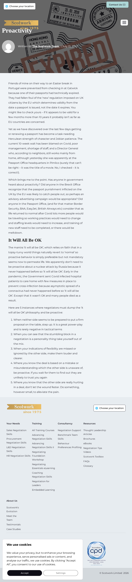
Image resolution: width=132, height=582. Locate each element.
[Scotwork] (24, 408)
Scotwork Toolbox (93, 456)
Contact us (115, 4)
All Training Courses (43, 430)
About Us (11, 500)
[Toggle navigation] (124, 23)
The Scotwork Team (46, 46)
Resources (89, 423)
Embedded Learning (43, 489)
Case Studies (13, 529)
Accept (25, 572)
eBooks (87, 443)
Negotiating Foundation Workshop (39, 456)
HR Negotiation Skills (18, 455)
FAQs (86, 461)
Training (37, 423)
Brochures (89, 438)
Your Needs (13, 423)
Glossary (88, 465)
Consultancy (65, 423)
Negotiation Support (69, 430)
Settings (61, 572)
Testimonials (13, 524)
